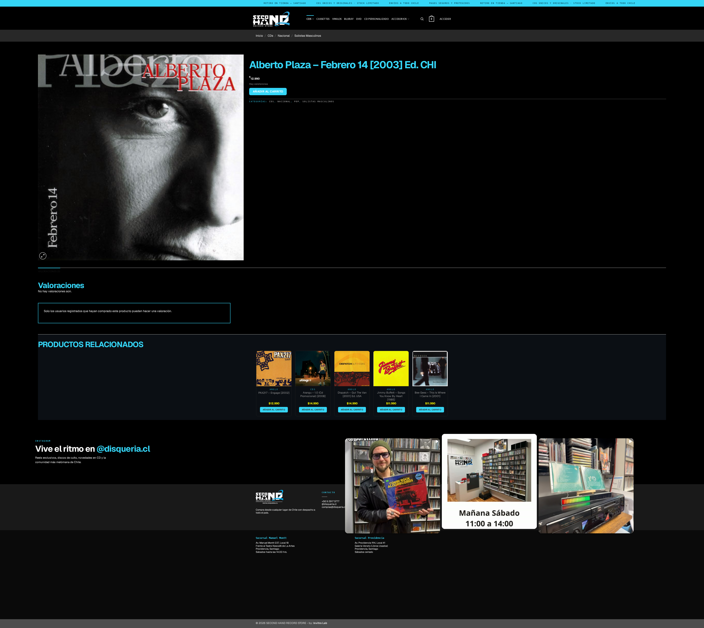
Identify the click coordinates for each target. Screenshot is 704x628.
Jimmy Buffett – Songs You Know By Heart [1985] (391, 396)
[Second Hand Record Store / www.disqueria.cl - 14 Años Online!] (271, 19)
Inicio (259, 36)
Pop (296, 101)
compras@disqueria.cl (334, 507)
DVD (359, 18)
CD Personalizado (376, 18)
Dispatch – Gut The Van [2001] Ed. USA (352, 394)
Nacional (284, 36)
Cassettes (322, 18)
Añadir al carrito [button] (274, 409)
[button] (422, 19)
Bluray (349, 18)
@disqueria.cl (123, 448)
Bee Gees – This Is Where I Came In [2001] (430, 394)
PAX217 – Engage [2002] (273, 392)
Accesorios (399, 18)
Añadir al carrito (268, 91)
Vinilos (337, 18)
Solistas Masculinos (307, 36)
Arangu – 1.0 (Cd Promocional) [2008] (313, 394)
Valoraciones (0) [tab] (49, 271)
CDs (309, 18)
